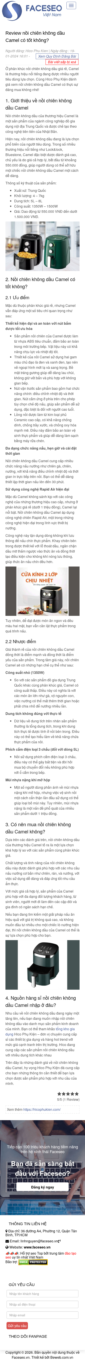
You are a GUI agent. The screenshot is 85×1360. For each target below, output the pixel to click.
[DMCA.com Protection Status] (33, 1261)
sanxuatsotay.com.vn (21, 1275)
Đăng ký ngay (42, 1187)
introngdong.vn (17, 1269)
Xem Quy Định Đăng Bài (57, 56)
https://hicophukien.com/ (42, 1109)
